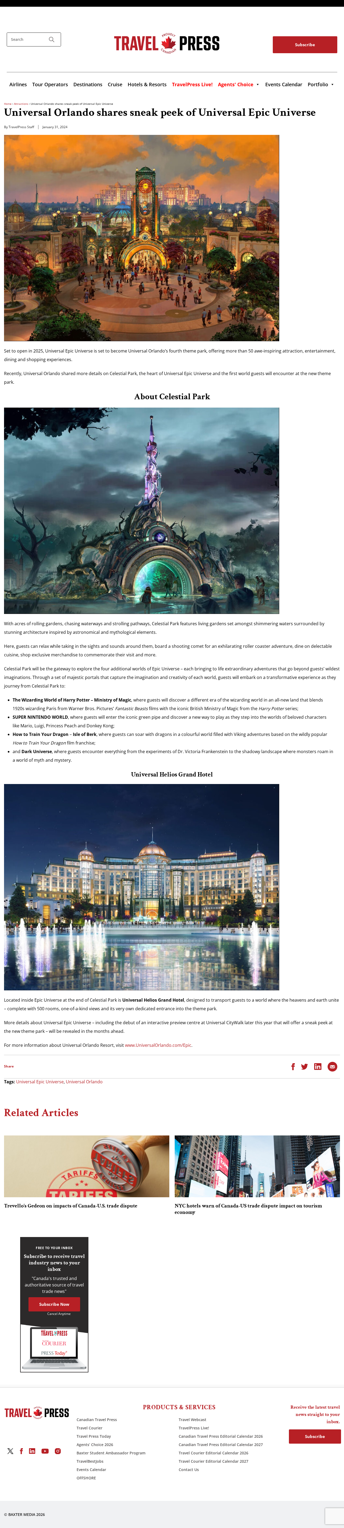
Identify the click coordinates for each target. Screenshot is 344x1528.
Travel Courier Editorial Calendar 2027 (213, 1461)
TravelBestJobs (90, 1461)
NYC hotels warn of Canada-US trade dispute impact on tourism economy (248, 1209)
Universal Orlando (84, 1082)
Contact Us (189, 1469)
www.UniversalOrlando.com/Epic (158, 1045)
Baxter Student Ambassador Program (111, 1452)
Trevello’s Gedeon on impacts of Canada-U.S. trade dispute (70, 1206)
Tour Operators (50, 84)
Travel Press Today (94, 1436)
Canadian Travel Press (97, 1419)
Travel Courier (89, 1427)
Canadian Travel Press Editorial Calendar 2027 (221, 1444)
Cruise (115, 84)
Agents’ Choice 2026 (95, 1444)
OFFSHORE (86, 1477)
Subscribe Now (54, 1304)
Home (8, 104)
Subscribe (305, 44)
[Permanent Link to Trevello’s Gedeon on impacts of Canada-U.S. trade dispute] (86, 1166)
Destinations (87, 84)
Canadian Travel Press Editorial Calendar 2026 (221, 1436)
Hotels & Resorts (147, 84)
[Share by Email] (332, 1066)
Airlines (18, 84)
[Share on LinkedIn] (317, 1066)
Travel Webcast (192, 1419)
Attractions (21, 104)
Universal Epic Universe (40, 1082)
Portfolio (318, 84)
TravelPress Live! (194, 1427)
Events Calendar (283, 84)
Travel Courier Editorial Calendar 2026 (213, 1452)
